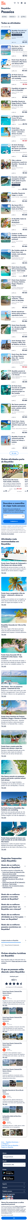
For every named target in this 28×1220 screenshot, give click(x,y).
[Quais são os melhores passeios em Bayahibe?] (25, 866)
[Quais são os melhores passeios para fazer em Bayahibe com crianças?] (25, 906)
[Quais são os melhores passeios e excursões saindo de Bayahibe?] (25, 896)
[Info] (9, 26)
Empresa (4, 1187)
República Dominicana (12, 1142)
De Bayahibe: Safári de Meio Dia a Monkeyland (12, 1116)
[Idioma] (21, 3)
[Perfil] (25, 3)
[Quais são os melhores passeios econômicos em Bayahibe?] (25, 927)
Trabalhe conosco (7, 1191)
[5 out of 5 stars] (14, 995)
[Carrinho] (18, 3)
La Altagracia (5, 1144)
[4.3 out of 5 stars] (14, 984)
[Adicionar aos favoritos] (9, 31)
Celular (4, 1169)
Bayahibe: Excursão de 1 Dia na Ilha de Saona (13, 1091)
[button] (14, 36)
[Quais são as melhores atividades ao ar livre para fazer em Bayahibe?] (25, 917)
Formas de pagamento (8, 1194)
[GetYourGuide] (3, 3)
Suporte (4, 1184)
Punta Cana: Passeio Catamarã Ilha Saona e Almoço (12, 992)
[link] (14, 36)
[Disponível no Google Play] (8, 1173)
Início (2, 1142)
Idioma (4, 1153)
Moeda (4, 1161)
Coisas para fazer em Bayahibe (9, 1145)
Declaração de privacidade (7, 534)
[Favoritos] (14, 3)
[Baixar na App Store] (8, 1178)
